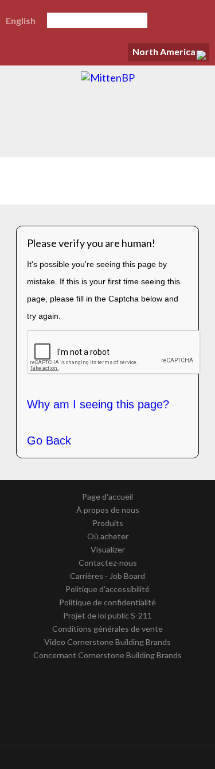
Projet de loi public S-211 (107, 615)
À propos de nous (107, 510)
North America (164, 51)
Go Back (49, 440)
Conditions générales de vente (107, 628)
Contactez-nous (108, 562)
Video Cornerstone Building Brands (107, 642)
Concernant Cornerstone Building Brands (107, 655)
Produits (107, 523)
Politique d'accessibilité (107, 589)
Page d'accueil (107, 496)
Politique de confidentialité (107, 602)
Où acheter (107, 536)
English (21, 20)
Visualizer (108, 549)
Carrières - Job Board (107, 576)
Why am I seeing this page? (98, 404)
